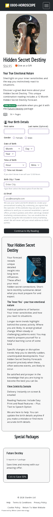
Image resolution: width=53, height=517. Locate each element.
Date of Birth (10, 143)
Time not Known (14, 170)
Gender (7, 137)
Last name (38, 126)
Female (19, 138)
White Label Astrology (20, 510)
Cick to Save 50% (17, 476)
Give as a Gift (25, 65)
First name (9, 126)
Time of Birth (10, 160)
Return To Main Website (34, 507)
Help (8, 502)
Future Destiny (15, 108)
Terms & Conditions (22, 502)
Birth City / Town (12, 179)
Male (30, 138)
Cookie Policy (14, 507)
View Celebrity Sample (19, 386)
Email (9, 193)
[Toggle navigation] (46, 5)
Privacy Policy (40, 502)
